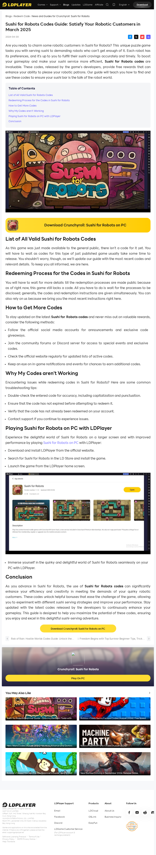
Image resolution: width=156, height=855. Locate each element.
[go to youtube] (137, 812)
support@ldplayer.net (15, 832)
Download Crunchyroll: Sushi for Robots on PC (78, 628)
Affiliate (99, 4)
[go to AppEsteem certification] (132, 826)
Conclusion (15, 121)
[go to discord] (153, 812)
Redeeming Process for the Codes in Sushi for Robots (39, 100)
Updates (76, 4)
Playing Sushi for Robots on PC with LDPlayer (35, 116)
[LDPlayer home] (16, 4)
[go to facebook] (129, 812)
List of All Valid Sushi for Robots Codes (31, 95)
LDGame (87, 4)
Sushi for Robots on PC (60, 442)
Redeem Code (22, 16)
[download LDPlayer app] (113, 4)
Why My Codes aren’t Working (26, 110)
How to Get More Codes (23, 105)
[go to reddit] (145, 812)
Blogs (66, 4)
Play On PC (78, 678)
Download (142, 4)
